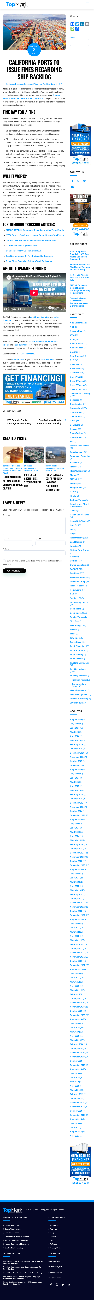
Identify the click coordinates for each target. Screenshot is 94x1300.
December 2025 (77, 753)
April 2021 (74, 986)
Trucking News (49, 84)
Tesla (72, 630)
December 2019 (77, 1053)
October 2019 (76, 1061)
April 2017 (74, 1136)
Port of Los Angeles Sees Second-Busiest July (32, 480)
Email (38, 539)
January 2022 (76, 949)
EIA (71, 442)
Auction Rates (76, 344)
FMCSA (48, 466)
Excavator (74, 463)
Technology (75, 625)
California (10, 84)
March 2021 (75, 990)
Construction (76, 404)
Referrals (53, 1244)
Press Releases (77, 586)
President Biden (77, 577)
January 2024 (76, 849)
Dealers (73, 429)
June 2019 (75, 1078)
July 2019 (74, 1073)
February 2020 (76, 1044)
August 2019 (76, 1069)
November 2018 (77, 1107)
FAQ (51, 1240)
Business (19, 84)
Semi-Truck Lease (12, 1225)
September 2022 (77, 915)
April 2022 (74, 936)
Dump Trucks (76, 437)
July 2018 (74, 1123)
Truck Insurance (77, 650)
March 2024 (75, 840)
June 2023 (75, 878)
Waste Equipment (78, 690)
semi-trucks (41, 341)
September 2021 (77, 965)
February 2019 (76, 1094)
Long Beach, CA (55, 1272)
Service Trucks (77, 617)
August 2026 (76, 720)
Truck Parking (76, 655)
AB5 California (76, 323)
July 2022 (74, 924)
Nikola (73, 557)
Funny (73, 496)
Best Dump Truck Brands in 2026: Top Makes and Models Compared (79, 255)
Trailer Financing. (27, 354)
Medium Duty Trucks (79, 550)
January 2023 (76, 899)
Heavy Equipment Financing (17, 1244)
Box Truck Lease (12, 1233)
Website (6, 549)
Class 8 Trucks (77, 389)
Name (5, 539)
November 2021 (77, 957)
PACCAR (74, 569)
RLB (72, 594)
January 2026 (76, 749)
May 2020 (74, 1032)
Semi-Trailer (75, 609)
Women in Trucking (79, 699)
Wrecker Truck (76, 703)
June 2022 (75, 928)
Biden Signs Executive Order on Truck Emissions (29, 261)
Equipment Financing (80, 456)
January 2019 (76, 1098)
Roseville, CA (54, 1261)
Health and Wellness (79, 515)
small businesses (21, 345)
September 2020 (77, 1015)
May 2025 (74, 782)
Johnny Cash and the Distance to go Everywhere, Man (31, 240)
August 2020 (76, 1019)
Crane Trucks (76, 412)
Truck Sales (75, 659)
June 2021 (75, 978)
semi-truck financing (39, 317)
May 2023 (74, 882)
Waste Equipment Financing (17, 1240)
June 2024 (75, 828)
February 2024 (76, 844)
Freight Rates (76, 488)
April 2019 (74, 1086)
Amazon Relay (76, 331)
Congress (7, 466)
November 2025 (77, 757)
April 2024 (74, 836)
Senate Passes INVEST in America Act (23, 251)
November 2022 (77, 907)
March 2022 (75, 940)
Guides (73, 511)
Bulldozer (74, 364)
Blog (51, 1233)
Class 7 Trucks (77, 385)
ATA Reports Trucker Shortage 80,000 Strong (19, 421)
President (7, 470)
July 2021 (74, 973)
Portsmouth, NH (55, 1267)
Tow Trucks (75, 638)
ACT (72, 327)
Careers (52, 1236)
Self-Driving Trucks (79, 602)
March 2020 (75, 1040)
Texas (73, 634)
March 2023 (75, 890)
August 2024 (76, 819)
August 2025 (76, 770)
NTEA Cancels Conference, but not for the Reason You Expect (35, 235)
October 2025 (76, 761)
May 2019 (74, 1082)
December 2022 (77, 903)
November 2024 (77, 807)
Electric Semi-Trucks (79, 446)
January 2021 (76, 998)
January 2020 (76, 1048)
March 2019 (75, 1090)
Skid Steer (75, 621)
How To (73, 525)
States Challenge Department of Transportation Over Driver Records (79, 302)
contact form (18, 360)
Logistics (74, 546)
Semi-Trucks (76, 613)
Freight (73, 483)
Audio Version (76, 348)
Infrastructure (31, 470)
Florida (73, 475)
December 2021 (77, 953)
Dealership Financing (14, 1248)
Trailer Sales (75, 642)
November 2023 (77, 857)
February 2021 (76, 994)
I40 (71, 534)
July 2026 (74, 724)
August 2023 (76, 869)
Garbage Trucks (77, 500)
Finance (73, 467)
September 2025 (77, 765)
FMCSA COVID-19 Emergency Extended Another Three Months (35, 230)
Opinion (73, 561)
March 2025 (75, 790)
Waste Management (79, 694)
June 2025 (75, 778)
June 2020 (75, 1028)
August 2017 (76, 1132)
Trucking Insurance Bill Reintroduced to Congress (29, 256)
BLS (72, 360)
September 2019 (77, 1065)
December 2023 (77, 853)
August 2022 (76, 919)
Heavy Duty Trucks (79, 521)
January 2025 (76, 799)
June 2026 (75, 728)
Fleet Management (78, 471)
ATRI (72, 339)
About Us (53, 1225)
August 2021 (76, 969)
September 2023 (77, 865)
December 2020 (77, 1003)
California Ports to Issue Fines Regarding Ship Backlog (34, 69)
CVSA (73, 421)
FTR (72, 492)
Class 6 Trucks (77, 381)
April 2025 (74, 786)
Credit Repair (76, 417)
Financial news (79, 680)
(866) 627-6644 (47, 360)
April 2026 (74, 736)
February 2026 (76, 745)
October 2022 (76, 911)
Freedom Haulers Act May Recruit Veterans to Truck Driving (12, 482)
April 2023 (74, 886)
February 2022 (76, 944)
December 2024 (77, 803)
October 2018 (76, 1111)
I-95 (71, 529)
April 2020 (74, 1036)
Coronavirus (29, 468)
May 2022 (74, 932)
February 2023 (76, 894)
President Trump (77, 582)
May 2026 (74, 732)
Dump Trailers (76, 433)
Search (72, 38)
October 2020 (76, 1011)
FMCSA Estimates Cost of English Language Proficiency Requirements (54, 482)
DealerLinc (75, 425)
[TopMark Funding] (17, 6)
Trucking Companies (79, 663)
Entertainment (76, 452)
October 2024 (76, 811)
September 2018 (77, 1115)
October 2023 (76, 861)
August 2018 (76, 1119)
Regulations (51, 470)
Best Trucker (76, 356)
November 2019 (77, 1057)
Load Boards (76, 542)
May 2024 (74, 832)
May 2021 (74, 982)
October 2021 (76, 961)
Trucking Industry (78, 669)
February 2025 (76, 794)
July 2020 (74, 1023)
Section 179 (75, 598)
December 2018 (77, 1103)
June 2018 (75, 1128)
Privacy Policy (55, 1248)
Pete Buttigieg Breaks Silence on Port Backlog (48, 421)
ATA (72, 335)
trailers (32, 341)
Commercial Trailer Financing (17, 1236)
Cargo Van (75, 377)
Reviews (53, 1229)
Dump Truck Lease (13, 1229)
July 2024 (74, 824)
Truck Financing (77, 646)
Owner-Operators (78, 565)
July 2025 (74, 774)
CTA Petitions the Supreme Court (21, 246)
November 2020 (77, 1007)
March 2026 (75, 740)
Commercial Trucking (33, 84)
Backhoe (74, 352)
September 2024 (77, 815)
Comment (7, 515)
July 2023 (74, 874)
